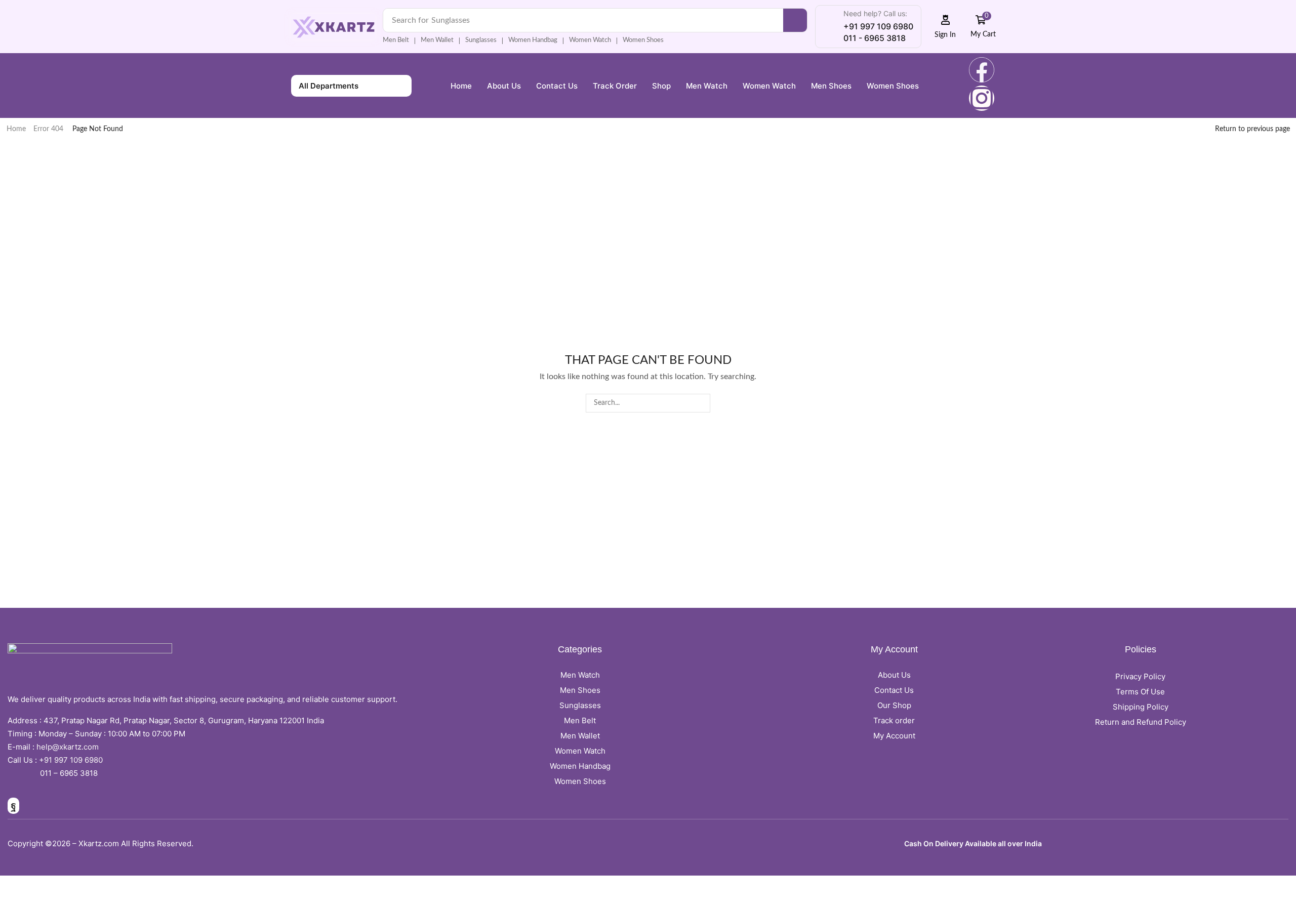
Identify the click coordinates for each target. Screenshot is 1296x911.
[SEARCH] (701, 403)
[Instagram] (981, 98)
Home (16, 129)
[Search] (795, 20)
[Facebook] (981, 69)
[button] (945, 26)
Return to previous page (1252, 129)
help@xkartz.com (67, 747)
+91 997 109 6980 (73, 760)
